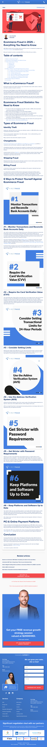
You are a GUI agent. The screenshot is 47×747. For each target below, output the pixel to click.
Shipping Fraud (12, 66)
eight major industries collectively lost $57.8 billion (17, 120)
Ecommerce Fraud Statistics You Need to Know (16, 60)
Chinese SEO (5, 713)
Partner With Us (5, 716)
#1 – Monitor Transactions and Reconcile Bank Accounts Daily (22, 70)
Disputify (17, 152)
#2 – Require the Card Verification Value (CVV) (18, 71)
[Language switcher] (2, 2)
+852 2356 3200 (6, 667)
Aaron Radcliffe (12, 36)
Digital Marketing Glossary (21, 716)
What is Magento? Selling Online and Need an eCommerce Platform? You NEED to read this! (21, 564)
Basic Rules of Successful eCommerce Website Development (15, 569)
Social (3, 707)
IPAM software (25, 239)
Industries (18, 704)
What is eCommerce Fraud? (12, 59)
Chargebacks (11, 64)
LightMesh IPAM (7, 243)
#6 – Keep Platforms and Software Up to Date (18, 77)
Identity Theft (11, 63)
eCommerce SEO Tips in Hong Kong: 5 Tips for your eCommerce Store (17, 562)
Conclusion (8, 80)
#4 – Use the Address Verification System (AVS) (19, 74)
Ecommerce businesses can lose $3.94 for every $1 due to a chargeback (19, 143)
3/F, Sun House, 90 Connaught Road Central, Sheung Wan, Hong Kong (8, 662)
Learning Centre (19, 713)
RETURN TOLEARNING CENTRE (23, 575)
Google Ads (4, 704)
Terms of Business (14, 744)
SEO (3, 702)
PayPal (5, 531)
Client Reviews (19, 709)
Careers (18, 707)
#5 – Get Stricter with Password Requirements (18, 76)
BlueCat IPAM (40, 242)
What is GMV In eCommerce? (8, 567)
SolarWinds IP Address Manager (30, 242)
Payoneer (11, 531)
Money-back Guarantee (31, 744)
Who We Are (18, 702)
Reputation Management (7, 709)
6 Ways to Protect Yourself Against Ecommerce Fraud (17, 69)
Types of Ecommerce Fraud (12, 61)
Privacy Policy (22, 744)
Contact (18, 711)
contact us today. (16, 545)
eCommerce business (8, 49)
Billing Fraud (11, 67)
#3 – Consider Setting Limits (15, 73)
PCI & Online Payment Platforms (13, 78)
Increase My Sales (34, 687)
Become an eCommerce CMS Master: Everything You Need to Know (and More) (18, 559)
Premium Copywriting (6, 711)
